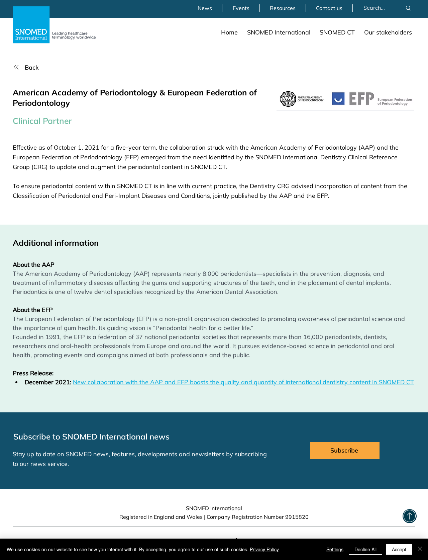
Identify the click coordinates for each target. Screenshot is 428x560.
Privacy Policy (264, 549)
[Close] (420, 549)
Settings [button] (334, 549)
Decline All (365, 549)
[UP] (410, 516)
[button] (279, 32)
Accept (399, 549)
